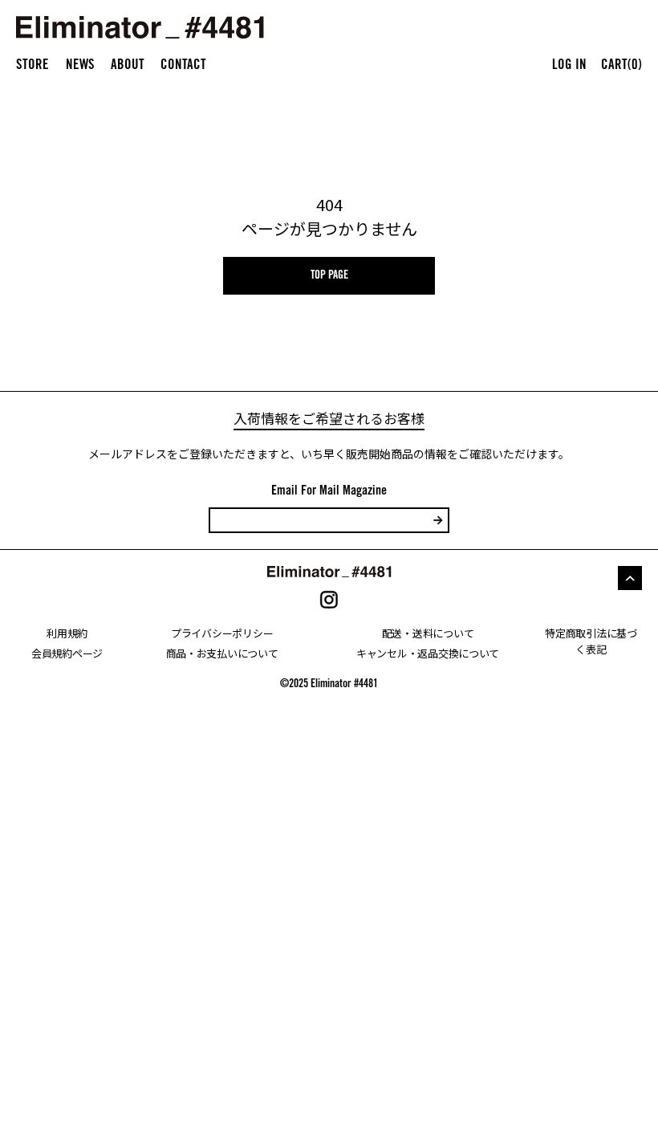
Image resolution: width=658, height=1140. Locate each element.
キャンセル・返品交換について (427, 653)
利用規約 (67, 633)
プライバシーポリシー (222, 633)
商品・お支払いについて (222, 653)
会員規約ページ (67, 653)
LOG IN (569, 66)
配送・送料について (428, 633)
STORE (32, 66)
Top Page (329, 276)
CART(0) (621, 66)
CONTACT (183, 66)
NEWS (80, 66)
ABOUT (127, 66)
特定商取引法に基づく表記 (591, 641)
